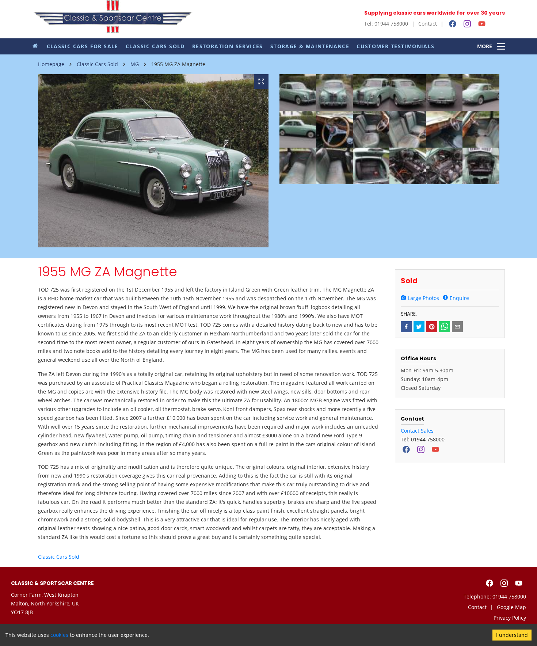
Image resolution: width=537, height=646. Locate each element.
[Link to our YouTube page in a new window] (481, 23)
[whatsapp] (444, 326)
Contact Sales (417, 430)
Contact (427, 23)
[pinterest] (431, 326)
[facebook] (406, 326)
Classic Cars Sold (155, 46)
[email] (457, 326)
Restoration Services (227, 46)
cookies (59, 634)
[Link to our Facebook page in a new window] (452, 23)
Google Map (511, 607)
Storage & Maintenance (309, 46)
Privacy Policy (510, 617)
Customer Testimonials (395, 46)
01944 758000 (509, 596)
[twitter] (419, 326)
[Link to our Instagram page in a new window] (467, 23)
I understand (512, 634)
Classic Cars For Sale (82, 46)
